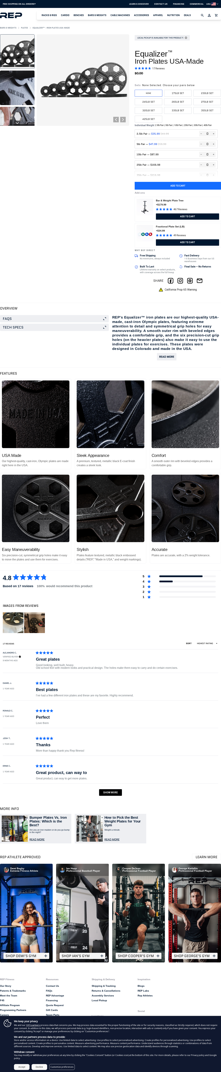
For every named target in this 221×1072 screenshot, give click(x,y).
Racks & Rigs (49, 15)
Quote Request (55, 1005)
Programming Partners (13, 1010)
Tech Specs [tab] (13, 327)
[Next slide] (17, 123)
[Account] (209, 15)
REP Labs (143, 990)
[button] (49, 15)
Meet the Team (8, 995)
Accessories (141, 15)
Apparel (158, 15)
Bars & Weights (97, 15)
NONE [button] (148, 93)
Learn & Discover (139, 4)
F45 (2, 1000)
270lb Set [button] (207, 102)
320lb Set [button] (148, 110)
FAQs (49, 990)
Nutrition (173, 15)
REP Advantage (55, 995)
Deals (187, 15)
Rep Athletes (145, 995)
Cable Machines (120, 15)
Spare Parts (52, 1015)
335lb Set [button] (178, 110)
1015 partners (33, 1025)
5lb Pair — (151, 144)
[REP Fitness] (18, 15)
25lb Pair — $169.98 (148, 165)
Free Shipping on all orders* (19, 3)
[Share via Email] (199, 280)
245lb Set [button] (148, 102)
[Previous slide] (17, 37)
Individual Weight (173, 125)
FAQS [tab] (7, 318)
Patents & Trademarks (13, 990)
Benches (79, 15)
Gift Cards (52, 1010)
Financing (178, 4)
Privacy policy (197, 1055)
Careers (4, 1015)
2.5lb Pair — (153, 133)
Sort (189, 643)
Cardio (65, 15)
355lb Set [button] (207, 110)
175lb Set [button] (178, 93)
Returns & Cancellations (106, 990)
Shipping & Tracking (104, 986)
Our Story (5, 986)
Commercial (197, 4)
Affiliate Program (10, 1005)
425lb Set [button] (148, 119)
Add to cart (177, 185)
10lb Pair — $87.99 (147, 154)
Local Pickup (99, 1000)
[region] (24, 622)
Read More (166, 357)
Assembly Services (103, 995)
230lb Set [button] (207, 93)
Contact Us (160, 4)
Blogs (141, 986)
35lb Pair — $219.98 (148, 175)
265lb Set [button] (178, 102)
